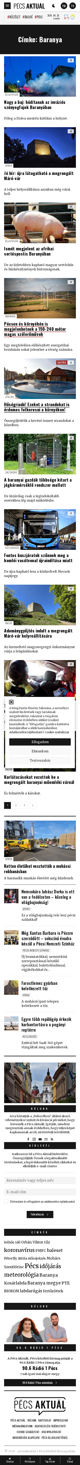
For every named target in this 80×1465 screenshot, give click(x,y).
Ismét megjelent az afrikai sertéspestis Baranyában (29, 251)
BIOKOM (11, 1291)
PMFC (40, 1250)
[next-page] (32, 805)
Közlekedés (12, 547)
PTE (66, 1283)
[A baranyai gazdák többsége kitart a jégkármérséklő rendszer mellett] (40, 454)
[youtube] (40, 1139)
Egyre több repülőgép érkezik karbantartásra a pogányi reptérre (46, 1024)
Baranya (10, 316)
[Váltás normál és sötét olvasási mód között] (53, 5)
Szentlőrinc (14, 1267)
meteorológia (21, 1274)
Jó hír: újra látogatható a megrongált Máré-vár (38, 175)
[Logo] (29, 6)
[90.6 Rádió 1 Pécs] (40, 1341)
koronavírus (19, 1250)
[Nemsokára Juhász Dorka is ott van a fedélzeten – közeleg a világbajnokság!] (11, 896)
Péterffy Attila (15, 1258)
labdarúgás (31, 1290)
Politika (43, 16)
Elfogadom (40, 742)
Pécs (32, 1266)
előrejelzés (37, 1258)
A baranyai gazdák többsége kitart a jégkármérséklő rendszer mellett (38, 482)
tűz (47, 1242)
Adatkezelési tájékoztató (25, 732)
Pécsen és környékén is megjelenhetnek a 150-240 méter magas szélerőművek (35, 328)
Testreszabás (40, 760)
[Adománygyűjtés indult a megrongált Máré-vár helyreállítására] (40, 605)
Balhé (29, 16)
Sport (26, 909)
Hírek (8, 165)
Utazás (9, 397)
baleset (55, 1250)
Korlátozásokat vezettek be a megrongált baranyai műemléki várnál (39, 779)
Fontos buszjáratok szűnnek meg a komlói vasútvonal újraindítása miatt (38, 557)
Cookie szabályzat (57, 732)
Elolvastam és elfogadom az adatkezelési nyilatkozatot (42, 1201)
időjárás (50, 1266)
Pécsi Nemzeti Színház (36, 950)
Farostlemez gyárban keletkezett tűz (39, 985)
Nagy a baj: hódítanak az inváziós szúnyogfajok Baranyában (35, 104)
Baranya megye (44, 1283)
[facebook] (28, 1139)
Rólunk (40, 1108)
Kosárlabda (15, 1283)
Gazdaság (11, 472)
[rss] (52, 1139)
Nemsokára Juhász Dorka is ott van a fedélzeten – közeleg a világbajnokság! (48, 896)
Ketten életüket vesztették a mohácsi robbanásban (37, 868)
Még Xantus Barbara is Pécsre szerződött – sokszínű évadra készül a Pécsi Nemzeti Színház (48, 938)
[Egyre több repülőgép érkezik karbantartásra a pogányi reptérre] (11, 1023)
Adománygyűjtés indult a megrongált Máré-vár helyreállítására (38, 633)
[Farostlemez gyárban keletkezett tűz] (11, 987)
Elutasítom (40, 751)
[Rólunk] (40, 1083)
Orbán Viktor (32, 1242)
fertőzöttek (53, 1291)
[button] (11, 702)
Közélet (15, 16)
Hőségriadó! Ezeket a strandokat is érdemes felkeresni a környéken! (37, 407)
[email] (46, 1139)
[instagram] (34, 1139)
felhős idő (12, 1242)
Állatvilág (11, 94)
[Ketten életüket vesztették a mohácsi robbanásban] (40, 841)
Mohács (53, 1258)
